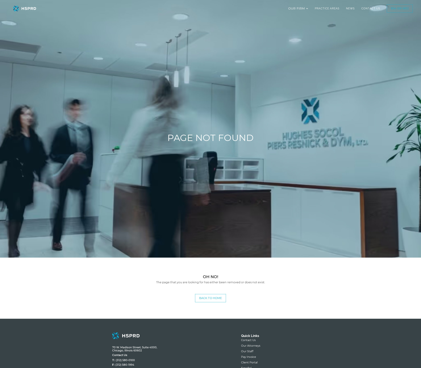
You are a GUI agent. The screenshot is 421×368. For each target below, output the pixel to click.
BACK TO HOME (210, 298)
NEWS (350, 8)
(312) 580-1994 (124, 364)
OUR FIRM (296, 8)
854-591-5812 (400, 8)
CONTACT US (370, 8)
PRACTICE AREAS (327, 8)
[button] (298, 8)
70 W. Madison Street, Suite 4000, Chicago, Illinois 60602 (135, 349)
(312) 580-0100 (125, 360)
